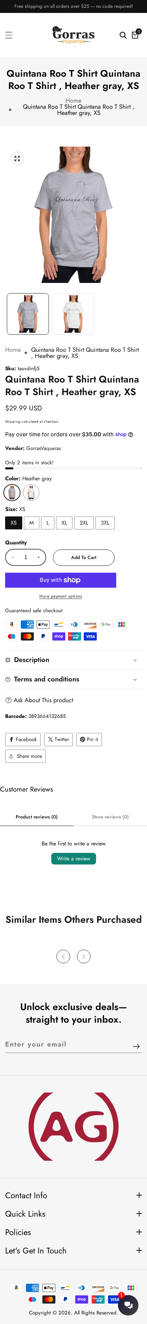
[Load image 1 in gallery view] (28, 314)
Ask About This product (43, 700)
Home (73, 100)
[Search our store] (123, 35)
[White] (31, 492)
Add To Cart (83, 557)
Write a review (73, 858)
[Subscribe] (136, 1047)
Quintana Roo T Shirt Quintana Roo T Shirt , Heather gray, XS (78, 110)
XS (14, 523)
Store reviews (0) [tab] (110, 816)
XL (64, 523)
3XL (105, 523)
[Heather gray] (12, 492)
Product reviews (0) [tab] (37, 816)
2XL (84, 523)
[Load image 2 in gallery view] (73, 314)
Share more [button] (29, 756)
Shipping (13, 421)
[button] (63, 956)
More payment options (60, 596)
